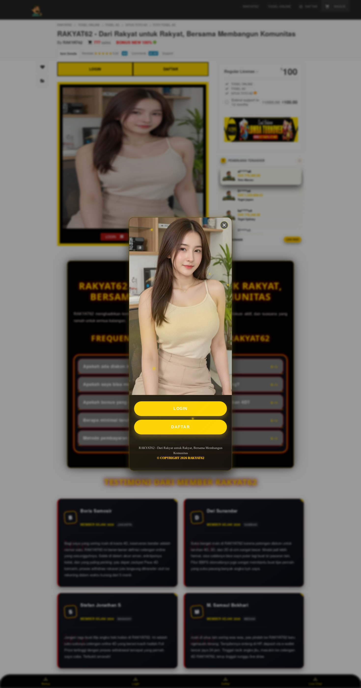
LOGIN (180, 408)
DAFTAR (180, 427)
